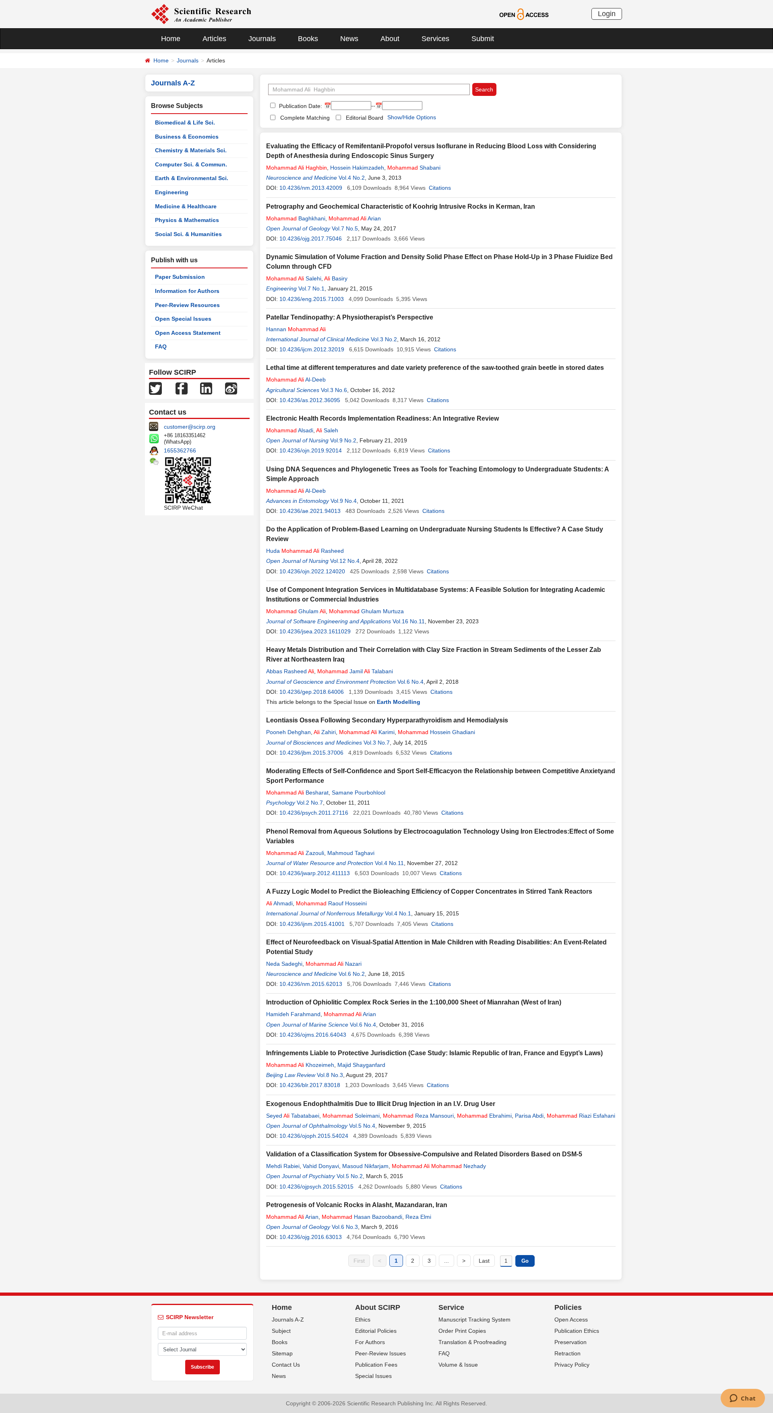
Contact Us (286, 1364)
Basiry (335, 278)
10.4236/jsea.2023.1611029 (315, 631)
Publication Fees (376, 1364)
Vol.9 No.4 (344, 501)
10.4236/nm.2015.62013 (310, 984)
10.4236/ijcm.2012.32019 (311, 349)
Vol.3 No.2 (384, 339)
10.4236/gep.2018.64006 (311, 692)
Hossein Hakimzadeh (357, 167)
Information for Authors (187, 291)
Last (484, 1260)
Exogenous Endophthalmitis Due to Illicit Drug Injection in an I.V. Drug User (380, 1103)
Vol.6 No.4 (410, 681)
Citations (440, 188)
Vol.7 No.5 (345, 228)
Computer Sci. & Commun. (191, 164)
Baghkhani (295, 218)
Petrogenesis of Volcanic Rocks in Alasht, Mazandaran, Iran (356, 1204)
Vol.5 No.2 (350, 1176)
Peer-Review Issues (380, 1353)
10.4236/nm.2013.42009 (310, 188)
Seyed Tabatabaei (292, 1115)
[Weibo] (231, 388)
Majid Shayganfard (361, 1065)
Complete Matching (305, 117)
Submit (482, 39)
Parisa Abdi (529, 1115)
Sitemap (282, 1353)
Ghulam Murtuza (366, 611)
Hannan (296, 329)
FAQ (161, 346)
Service (451, 1307)
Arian (355, 218)
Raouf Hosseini (331, 903)
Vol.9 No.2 (343, 440)
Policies (568, 1307)
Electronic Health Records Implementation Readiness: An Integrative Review (382, 418)
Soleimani (351, 1115)
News (349, 39)
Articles (214, 39)
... (446, 1260)
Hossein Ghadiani (436, 732)
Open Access (571, 1319)
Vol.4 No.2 (352, 177)
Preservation (570, 1342)
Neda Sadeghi (284, 964)
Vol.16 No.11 (409, 621)
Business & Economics (187, 136)
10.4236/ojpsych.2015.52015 (316, 1186)
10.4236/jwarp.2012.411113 (314, 873)
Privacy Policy (571, 1364)
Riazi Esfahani (581, 1115)
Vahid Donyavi (321, 1166)
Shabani (413, 167)
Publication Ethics (576, 1331)
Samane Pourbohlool (358, 792)
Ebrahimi (484, 1115)
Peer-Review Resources (187, 305)
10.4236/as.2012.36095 (309, 400)
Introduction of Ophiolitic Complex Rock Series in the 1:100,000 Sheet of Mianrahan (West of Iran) (413, 1002)
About (389, 39)
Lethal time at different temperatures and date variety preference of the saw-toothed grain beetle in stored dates (435, 367)
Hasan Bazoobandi (362, 1217)
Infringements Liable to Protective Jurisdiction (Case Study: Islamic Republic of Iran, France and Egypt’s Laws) (434, 1053)
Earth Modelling (398, 702)
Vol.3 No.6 (334, 390)
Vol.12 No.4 (345, 561)
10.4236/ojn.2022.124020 (312, 571)
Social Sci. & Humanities (188, 234)
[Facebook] (182, 388)
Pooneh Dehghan (288, 732)
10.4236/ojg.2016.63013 (310, 1237)
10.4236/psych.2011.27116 (313, 812)
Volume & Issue (458, 1364)
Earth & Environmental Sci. (191, 178)
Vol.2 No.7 (310, 802)
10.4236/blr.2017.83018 (309, 1085)
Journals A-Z (288, 1319)
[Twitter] (155, 388)
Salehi (293, 278)
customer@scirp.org (189, 426)
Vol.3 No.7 (377, 742)
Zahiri (325, 732)
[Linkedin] (206, 388)
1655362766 (180, 450)
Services (435, 39)
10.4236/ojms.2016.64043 (312, 1034)
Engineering (171, 192)
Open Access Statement (188, 333)
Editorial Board (364, 117)
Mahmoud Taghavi (350, 853)
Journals (262, 39)
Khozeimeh (300, 1065)
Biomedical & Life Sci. (185, 122)
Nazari (334, 964)
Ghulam (296, 611)
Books (308, 39)
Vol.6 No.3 (345, 1227)
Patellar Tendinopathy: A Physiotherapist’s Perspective (349, 317)
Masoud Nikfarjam (365, 1166)
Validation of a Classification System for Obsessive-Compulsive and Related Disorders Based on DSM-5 (424, 1154)
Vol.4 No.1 (398, 913)
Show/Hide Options (411, 117)
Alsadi (289, 430)
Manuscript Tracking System (474, 1319)
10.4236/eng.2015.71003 (311, 299)
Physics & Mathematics (187, 220)
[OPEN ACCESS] (524, 13)
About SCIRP (377, 1307)
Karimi (367, 732)
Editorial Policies (376, 1331)
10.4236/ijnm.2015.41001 (312, 924)
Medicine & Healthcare (186, 206)
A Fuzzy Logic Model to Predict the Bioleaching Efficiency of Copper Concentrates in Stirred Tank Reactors (429, 891)
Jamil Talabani (355, 671)
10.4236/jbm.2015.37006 (311, 752)
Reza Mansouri (418, 1115)
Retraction (567, 1353)
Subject (281, 1331)
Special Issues (373, 1376)
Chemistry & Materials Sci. (191, 150)
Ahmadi (279, 903)
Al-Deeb (296, 379)
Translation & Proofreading (472, 1342)
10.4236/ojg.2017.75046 (310, 238)
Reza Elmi (418, 1217)
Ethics (362, 1319)
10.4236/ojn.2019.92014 (310, 450)
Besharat (297, 792)
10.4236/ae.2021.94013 (310, 511)
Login (607, 14)
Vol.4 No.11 (389, 863)
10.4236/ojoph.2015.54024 (313, 1136)
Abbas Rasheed (290, 671)
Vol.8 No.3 (330, 1075)
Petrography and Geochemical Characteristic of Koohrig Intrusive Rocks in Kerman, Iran (400, 206)
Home (170, 39)
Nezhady (439, 1166)
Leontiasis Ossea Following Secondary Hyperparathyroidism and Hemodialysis (387, 720)
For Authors (370, 1342)
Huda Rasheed (305, 551)
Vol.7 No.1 (311, 288)
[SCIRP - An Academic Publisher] (201, 13)
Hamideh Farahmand (293, 1014)
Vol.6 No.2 (352, 974)
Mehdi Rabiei (283, 1166)
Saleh (327, 430)
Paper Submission (180, 277)
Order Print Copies (462, 1331)
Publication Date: (299, 106)
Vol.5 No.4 (362, 1126)
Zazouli (295, 853)
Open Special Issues (183, 318)
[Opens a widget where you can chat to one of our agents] (742, 1399)
